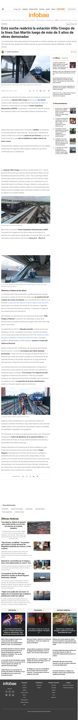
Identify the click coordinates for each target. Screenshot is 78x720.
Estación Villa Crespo (17, 509)
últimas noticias (19, 512)
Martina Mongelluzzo (13, 52)
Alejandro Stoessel (10, 20)
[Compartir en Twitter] (37, 90)
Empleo (39, 687)
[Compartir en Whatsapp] (30, 90)
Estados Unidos (33, 9)
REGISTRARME (60, 9)
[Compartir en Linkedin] (40, 90)
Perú (24, 697)
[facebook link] (6, 691)
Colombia (41, 9)
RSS (24, 704)
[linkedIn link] (13, 695)
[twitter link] (10, 691)
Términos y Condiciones (68, 685)
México (53, 9)
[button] (2, 9)
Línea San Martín (39, 509)
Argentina (25, 9)
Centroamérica (24, 699)
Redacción (39, 685)
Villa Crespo (29, 509)
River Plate (72, 20)
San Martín (5, 509)
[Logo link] (39, 15)
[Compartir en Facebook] (33, 90)
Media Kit (53, 697)
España (48, 9)
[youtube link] (6, 695)
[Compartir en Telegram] (44, 90)
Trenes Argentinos (7, 512)
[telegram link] (10, 695)
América (24, 685)
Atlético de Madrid (34, 20)
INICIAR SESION (71, 9)
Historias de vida (43, 20)
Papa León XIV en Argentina (22, 20)
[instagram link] (13, 691)
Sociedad (4, 24)
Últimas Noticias (24, 702)
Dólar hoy (59, 20)
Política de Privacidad (68, 687)
